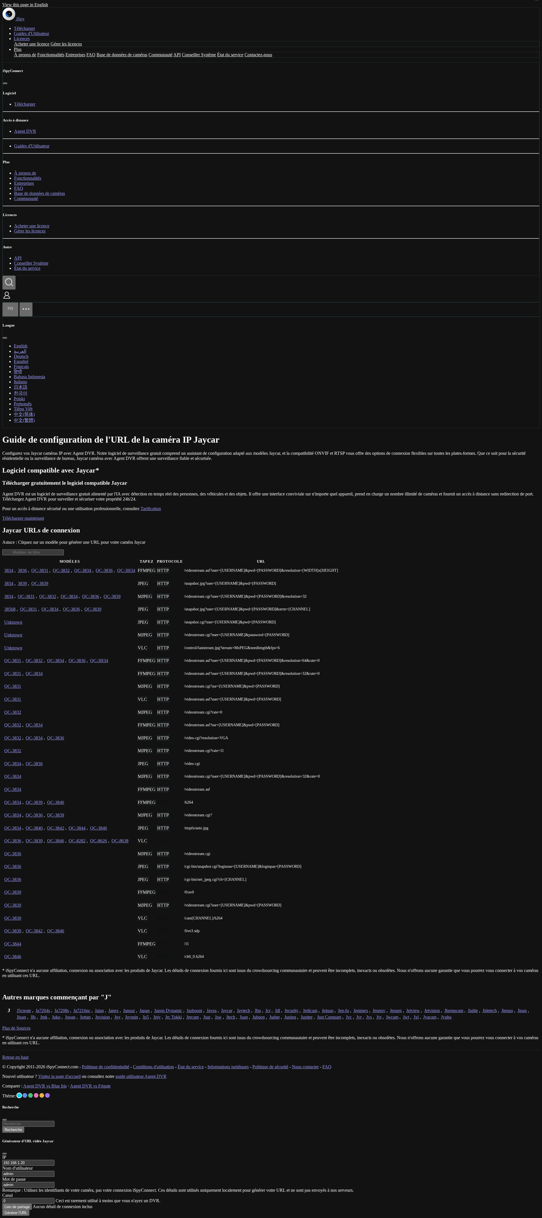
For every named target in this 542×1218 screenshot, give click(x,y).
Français (21, 366)
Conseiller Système (199, 54)
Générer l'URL (16, 1213)
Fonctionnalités (50, 54)
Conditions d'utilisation (153, 1066)
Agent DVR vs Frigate (90, 1086)
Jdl (277, 1010)
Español (21, 361)
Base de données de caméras (122, 54)
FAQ (90, 54)
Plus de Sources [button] (16, 1028)
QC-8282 (77, 840)
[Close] (4, 1153)
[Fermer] (5, 83)
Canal (7, 1195)
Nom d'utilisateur (17, 1168)
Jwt (406, 1017)
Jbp (258, 1010)
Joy (117, 1017)
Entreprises (75, 54)
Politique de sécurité (270, 1066)
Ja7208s (61, 1010)
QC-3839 (39, 583)
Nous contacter (305, 1066)
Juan (244, 1017)
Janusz (129, 1010)
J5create (24, 1010)
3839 (22, 583)
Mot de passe (14, 1179)
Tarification (151, 508)
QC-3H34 (126, 570)
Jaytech (243, 1010)
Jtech (230, 1017)
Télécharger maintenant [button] (23, 518)
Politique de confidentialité (105, 1066)
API (177, 54)
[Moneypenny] (36, 1095)
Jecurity (291, 1010)
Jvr (359, 1017)
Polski (19, 398)
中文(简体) (24, 414)
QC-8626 (98, 840)
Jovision (102, 1017)
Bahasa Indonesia (29, 376)
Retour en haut (15, 1057)
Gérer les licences (66, 44)
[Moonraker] (25, 1095)
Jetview (413, 1010)
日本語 (20, 387)
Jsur (206, 1017)
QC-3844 (77, 828)
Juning (290, 1017)
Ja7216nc (81, 1010)
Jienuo (507, 1010)
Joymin (131, 1017)
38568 (10, 609)
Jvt (378, 1017)
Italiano (20, 381)
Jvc (349, 1017)
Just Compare (329, 1017)
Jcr (267, 1010)
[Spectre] (19, 1095)
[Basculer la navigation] (25, 309)
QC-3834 (82, 570)
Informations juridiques (228, 1066)
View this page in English (25, 4)
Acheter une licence (31, 44)
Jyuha (446, 1017)
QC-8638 (120, 840)
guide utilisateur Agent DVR (141, 1076)
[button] (7, 299)
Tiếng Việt (23, 408)
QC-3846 (55, 802)
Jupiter (306, 1017)
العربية (20, 351)
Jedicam (310, 1010)
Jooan (70, 1017)
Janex (113, 1010)
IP (4, 1157)
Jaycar (226, 1010)
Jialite (473, 1010)
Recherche (13, 1130)
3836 (22, 570)
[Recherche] (9, 283)
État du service (230, 54)
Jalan (99, 1010)
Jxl (416, 1017)
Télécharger (24, 28)
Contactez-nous (258, 54)
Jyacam (429, 1017)
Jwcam (392, 1017)
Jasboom (194, 1010)
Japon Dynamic (168, 1010)
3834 (8, 570)
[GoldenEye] (42, 1095)
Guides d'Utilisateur (31, 33)
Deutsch (21, 356)
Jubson (258, 1017)
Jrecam (192, 1017)
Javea (212, 1010)
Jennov (379, 1010)
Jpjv (157, 1017)
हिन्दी (18, 371)
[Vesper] (47, 1095)
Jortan (85, 1017)
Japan (144, 1010)
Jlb (33, 1017)
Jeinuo (327, 1010)
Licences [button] (22, 38)
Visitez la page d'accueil (59, 1076)
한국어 (20, 393)
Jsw (218, 1017)
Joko (56, 1017)
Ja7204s (43, 1010)
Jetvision (432, 1010)
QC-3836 (104, 570)
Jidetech (489, 1010)
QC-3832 (61, 570)
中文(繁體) (24, 420)
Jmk (43, 1017)
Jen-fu (343, 1010)
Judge (274, 1017)
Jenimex (360, 1010)
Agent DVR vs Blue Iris (45, 1086)
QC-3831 (39, 570)
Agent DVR (25, 131)
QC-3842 (55, 828)
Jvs (369, 1017)
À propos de (25, 54)
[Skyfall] (30, 1095)
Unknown (13, 622)
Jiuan (21, 1017)
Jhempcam (453, 1010)
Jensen (396, 1010)
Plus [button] (17, 49)
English (20, 345)
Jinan (522, 1010)
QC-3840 (34, 828)
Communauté (160, 54)
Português (23, 403)
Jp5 (146, 1017)
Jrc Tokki (173, 1017)
